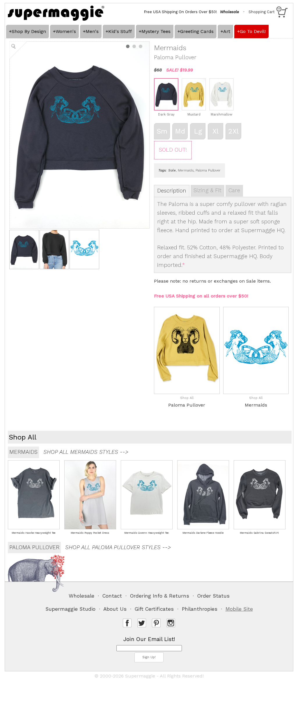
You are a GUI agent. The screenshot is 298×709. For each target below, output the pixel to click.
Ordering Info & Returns (159, 596)
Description (171, 191)
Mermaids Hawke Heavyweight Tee (33, 532)
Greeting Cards (197, 31)
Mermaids (186, 170)
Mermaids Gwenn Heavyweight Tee (146, 532)
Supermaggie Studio (70, 609)
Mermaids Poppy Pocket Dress (90, 532)
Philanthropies (199, 609)
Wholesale (81, 596)
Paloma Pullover (208, 170)
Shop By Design (29, 31)
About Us (115, 609)
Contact (112, 596)
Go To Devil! (253, 31)
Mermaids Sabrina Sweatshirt (259, 532)
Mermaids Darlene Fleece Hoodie (203, 532)
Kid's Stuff (120, 31)
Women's (66, 31)
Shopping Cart (262, 12)
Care (234, 190)
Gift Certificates (154, 609)
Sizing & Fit (207, 190)
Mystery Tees (156, 31)
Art (226, 31)
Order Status (213, 596)
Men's (92, 31)
